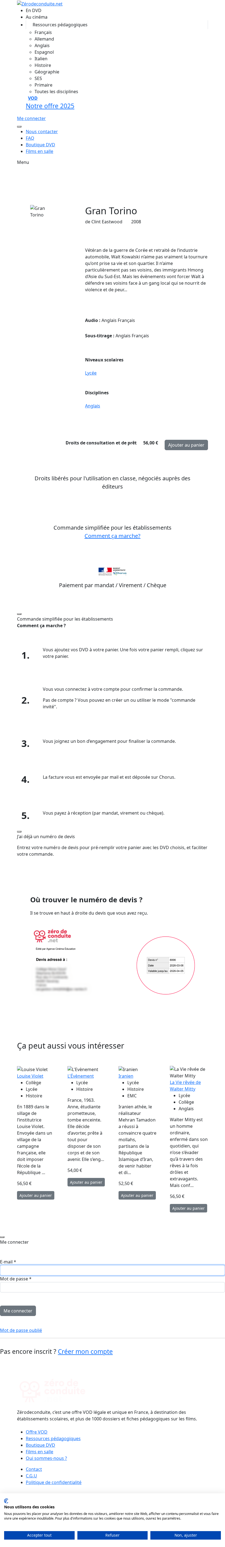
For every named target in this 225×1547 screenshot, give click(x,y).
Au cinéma (36, 17)
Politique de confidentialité (53, 1482)
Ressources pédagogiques (60, 25)
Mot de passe (16, 1279)
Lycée (91, 373)
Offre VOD (36, 1432)
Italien (41, 59)
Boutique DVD (40, 145)
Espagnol (44, 52)
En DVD (33, 10)
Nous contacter (42, 132)
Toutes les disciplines (56, 92)
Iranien (126, 1076)
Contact (34, 1469)
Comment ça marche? (112, 536)
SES (38, 78)
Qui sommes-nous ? (46, 1458)
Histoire (43, 65)
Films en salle (39, 151)
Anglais (42, 45)
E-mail (8, 1262)
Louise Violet (30, 1076)
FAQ (30, 138)
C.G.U (31, 1476)
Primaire (43, 85)
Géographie (47, 72)
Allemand (44, 39)
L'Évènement (81, 1076)
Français (43, 32)
